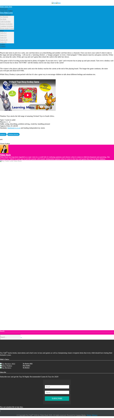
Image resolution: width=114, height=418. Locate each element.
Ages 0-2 (3, 33)
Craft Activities (5, 21)
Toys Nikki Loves (6, 13)
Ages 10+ (3, 42)
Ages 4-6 (3, 37)
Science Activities (6, 24)
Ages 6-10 (3, 40)
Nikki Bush (5, 154)
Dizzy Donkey (26, 365)
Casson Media (81, 415)
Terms (89, 415)
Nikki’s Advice (5, 15)
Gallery (2, 44)
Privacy (95, 415)
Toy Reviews (26, 367)
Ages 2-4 (3, 35)
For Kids (3, 19)
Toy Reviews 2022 (28, 363)
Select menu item (6, 7)
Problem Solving (13, 134)
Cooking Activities (6, 26)
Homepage (4, 9)
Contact (2, 46)
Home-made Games (7, 28)
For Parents (4, 17)
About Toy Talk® (6, 11)
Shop (2, 31)
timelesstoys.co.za (14, 128)
